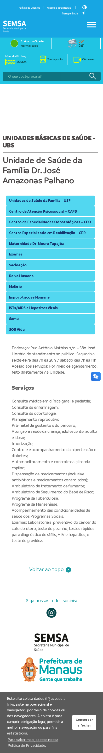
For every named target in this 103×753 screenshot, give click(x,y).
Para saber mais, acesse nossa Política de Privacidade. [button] (33, 742)
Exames (16, 254)
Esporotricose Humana (29, 297)
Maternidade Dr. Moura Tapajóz (36, 243)
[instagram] (51, 613)
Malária (15, 286)
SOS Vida (17, 329)
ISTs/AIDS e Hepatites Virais (33, 308)
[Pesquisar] (92, 76)
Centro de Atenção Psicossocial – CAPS (43, 211)
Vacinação (18, 265)
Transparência (70, 13)
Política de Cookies (29, 7)
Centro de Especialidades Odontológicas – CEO (50, 222)
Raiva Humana (21, 276)
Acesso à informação (59, 7)
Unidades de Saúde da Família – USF (39, 200)
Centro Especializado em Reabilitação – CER (47, 232)
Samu (14, 318)
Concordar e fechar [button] (84, 722)
